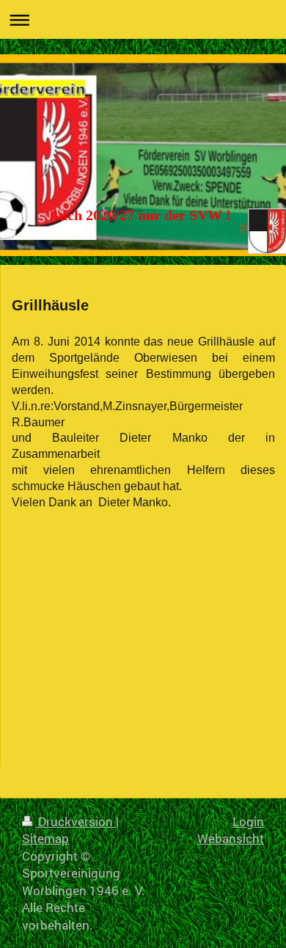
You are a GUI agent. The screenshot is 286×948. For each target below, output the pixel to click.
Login (248, 821)
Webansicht (230, 838)
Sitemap (45, 838)
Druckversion (75, 821)
